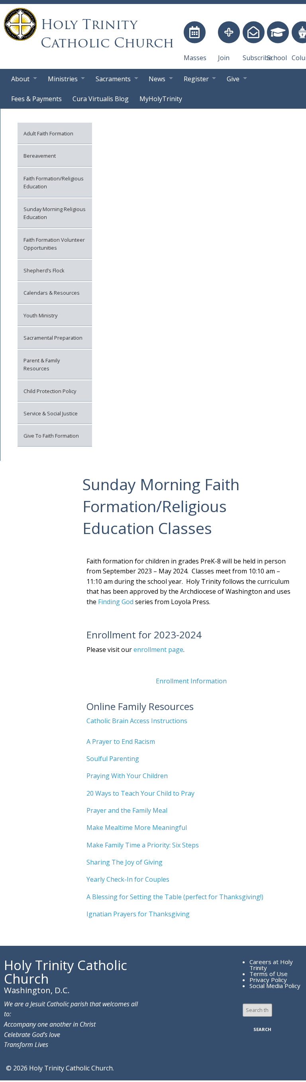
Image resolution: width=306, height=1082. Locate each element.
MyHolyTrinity (160, 98)
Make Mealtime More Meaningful (136, 827)
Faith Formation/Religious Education (54, 182)
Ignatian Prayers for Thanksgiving (138, 914)
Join (224, 57)
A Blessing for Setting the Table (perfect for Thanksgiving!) (174, 896)
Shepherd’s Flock (44, 270)
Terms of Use (268, 974)
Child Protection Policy (50, 391)
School (277, 57)
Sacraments (113, 78)
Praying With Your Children (127, 775)
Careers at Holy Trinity (271, 965)
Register (196, 78)
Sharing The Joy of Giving (124, 862)
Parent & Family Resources (42, 364)
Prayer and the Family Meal (126, 810)
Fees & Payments (36, 98)
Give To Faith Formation (51, 435)
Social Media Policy (274, 986)
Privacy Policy (268, 980)
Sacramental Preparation (53, 337)
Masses (195, 57)
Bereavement (40, 155)
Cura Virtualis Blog (101, 98)
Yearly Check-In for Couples (127, 879)
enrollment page (158, 649)
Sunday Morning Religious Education (55, 213)
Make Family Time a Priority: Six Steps (142, 845)
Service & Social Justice (51, 413)
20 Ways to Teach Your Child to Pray (140, 793)
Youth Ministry (40, 315)
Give (233, 78)
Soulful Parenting (112, 758)
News (157, 78)
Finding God (115, 601)
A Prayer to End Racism (120, 741)
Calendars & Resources (52, 292)
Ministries (63, 78)
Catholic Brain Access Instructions (136, 720)
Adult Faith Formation (48, 133)
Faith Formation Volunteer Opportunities (54, 243)
